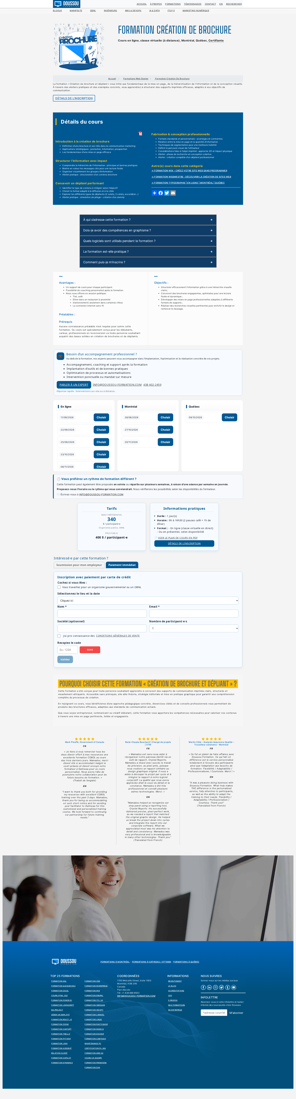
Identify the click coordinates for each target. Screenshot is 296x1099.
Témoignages (192, 4)
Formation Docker (94, 1034)
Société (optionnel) (71, 621)
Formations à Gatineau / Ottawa (151, 962)
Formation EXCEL (60, 991)
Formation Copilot (61, 1058)
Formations (173, 4)
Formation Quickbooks (63, 986)
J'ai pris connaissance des (101, 635)
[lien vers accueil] (64, 961)
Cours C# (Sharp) (93, 1058)
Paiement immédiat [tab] (122, 565)
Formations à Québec (186, 962)
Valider (65, 659)
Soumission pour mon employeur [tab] (79, 565)
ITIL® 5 (171, 10)
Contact (210, 4)
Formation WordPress (96, 986)
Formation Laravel (94, 1015)
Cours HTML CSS (59, 995)
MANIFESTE (76, 10)
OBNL (93, 10)
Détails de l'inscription (74, 98)
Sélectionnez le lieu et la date (78, 593)
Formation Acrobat (61, 1048)
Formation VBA (92, 981)
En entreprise (175, 1010)
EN (221, 4)
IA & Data (154, 10)
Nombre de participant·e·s (168, 621)
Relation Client (59, 1053)
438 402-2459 (152, 385)
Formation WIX (92, 991)
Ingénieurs (110, 10)
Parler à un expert (74, 385)
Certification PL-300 (95, 1048)
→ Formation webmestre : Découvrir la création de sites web (191, 177)
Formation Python (61, 1039)
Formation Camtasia (95, 1039)
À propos (156, 4)
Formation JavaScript (62, 1005)
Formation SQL (59, 981)
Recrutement (175, 981)
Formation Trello (60, 1034)
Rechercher (234, 4)
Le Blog (172, 986)
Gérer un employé (60, 1015)
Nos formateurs (176, 1005)
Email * (154, 606)
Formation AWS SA (94, 1053)
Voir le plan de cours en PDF (178, 537)
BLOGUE (57, 10)
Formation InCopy (94, 1010)
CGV (170, 995)
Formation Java (59, 1043)
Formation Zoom (60, 1024)
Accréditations (176, 991)
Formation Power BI (61, 1000)
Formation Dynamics (62, 1063)
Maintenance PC (93, 1043)
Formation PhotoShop (96, 1024)
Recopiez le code (69, 643)
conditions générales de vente (118, 635)
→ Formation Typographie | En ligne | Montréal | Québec (188, 183)
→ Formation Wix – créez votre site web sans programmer (189, 170)
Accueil (142, 4)
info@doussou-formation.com (117, 385)
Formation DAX (92, 1067)
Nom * (62, 606)
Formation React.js (61, 1019)
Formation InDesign (95, 1005)
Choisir (101, 417)
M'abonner (236, 1013)
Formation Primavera (96, 1063)
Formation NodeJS (94, 1029)
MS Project (57, 1010)
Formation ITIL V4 (94, 1000)
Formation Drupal (94, 995)
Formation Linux (93, 1019)
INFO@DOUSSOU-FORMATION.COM (101, 494)
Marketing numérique (196, 10)
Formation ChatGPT (61, 1029)
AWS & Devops (133, 10)
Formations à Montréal (115, 962)
